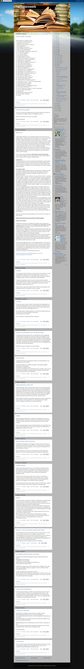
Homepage (34, 658)
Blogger (54, 665)
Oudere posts (47, 658)
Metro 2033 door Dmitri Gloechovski (25, 441)
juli (57, 64)
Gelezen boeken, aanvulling (23, 36)
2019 (56, 42)
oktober (58, 59)
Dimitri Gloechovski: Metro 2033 (24, 385)
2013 (56, 52)
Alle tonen (66, 264)
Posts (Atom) (25, 660)
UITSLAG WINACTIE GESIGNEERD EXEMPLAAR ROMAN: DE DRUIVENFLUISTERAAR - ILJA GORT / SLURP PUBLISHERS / (61, 240)
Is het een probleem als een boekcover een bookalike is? (60, 176)
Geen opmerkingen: (35, 100)
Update (18, 415)
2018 (56, 44)
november (58, 57)
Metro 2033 (19, 132)
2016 (56, 47)
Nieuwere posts (20, 658)
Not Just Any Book (59, 173)
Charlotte (57, 115)
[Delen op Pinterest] (48, 100)
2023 (56, 37)
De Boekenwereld (59, 196)
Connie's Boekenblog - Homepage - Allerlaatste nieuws (60, 161)
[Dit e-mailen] (43, 100)
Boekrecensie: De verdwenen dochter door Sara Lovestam (60, 255)
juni (57, 66)
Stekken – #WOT (58, 225)
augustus (58, 62)
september (58, 61)
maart (57, 107)
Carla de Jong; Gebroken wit (23, 589)
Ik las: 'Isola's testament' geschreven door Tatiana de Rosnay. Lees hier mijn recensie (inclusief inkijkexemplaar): (61, 135)
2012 (56, 54)
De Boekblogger (58, 253)
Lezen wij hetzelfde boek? (60, 186)
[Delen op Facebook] (47, 100)
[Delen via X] (45, 100)
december (58, 55)
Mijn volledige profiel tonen (59, 124)
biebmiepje (57, 149)
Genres (18, 497)
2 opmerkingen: (34, 543)
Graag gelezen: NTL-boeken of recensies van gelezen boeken (60, 130)
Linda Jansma (19, 641)
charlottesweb (25, 6)
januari (57, 110)
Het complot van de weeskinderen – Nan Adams (60, 164)
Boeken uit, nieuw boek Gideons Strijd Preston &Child (30, 530)
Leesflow (18, 270)
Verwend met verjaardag (22, 610)
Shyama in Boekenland (60, 235)
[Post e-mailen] (41, 100)
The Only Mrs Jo (59, 185)
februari (58, 108)
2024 (56, 35)
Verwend (18, 301)
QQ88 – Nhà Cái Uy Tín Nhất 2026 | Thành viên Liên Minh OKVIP (60, 213)
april (57, 105)
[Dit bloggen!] (44, 100)
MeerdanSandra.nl (59, 211)
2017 (56, 45)
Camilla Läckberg (20, 465)
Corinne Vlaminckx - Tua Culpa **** (63, 198)
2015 (56, 49)
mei (57, 103)
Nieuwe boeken (20, 358)
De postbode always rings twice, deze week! (27, 554)
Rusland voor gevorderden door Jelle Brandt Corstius (30, 332)
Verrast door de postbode (22, 109)
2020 (56, 40)
